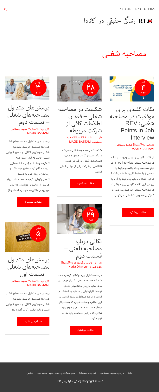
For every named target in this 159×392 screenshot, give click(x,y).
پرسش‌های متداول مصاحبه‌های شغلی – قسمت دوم (28, 115)
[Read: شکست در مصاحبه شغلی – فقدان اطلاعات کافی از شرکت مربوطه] (79, 90)
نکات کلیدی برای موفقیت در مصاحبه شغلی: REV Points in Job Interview (132, 123)
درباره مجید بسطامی (112, 373)
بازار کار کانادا (94, 138)
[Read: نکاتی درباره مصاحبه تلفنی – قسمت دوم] (79, 220)
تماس (30, 373)
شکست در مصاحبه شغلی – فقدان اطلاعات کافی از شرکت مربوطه (80, 120)
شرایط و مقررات (87, 373)
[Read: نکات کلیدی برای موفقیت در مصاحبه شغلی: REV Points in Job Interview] (132, 90)
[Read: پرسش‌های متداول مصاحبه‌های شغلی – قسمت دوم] (27, 89)
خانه (130, 373)
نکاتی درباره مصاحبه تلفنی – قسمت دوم (83, 249)
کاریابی (150, 145)
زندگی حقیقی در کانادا (110, 21)
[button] (6, 9)
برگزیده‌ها (79, 263)
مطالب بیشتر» (138, 213)
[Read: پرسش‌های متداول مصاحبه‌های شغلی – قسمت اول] (27, 238)
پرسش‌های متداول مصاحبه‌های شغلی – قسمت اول (28, 267)
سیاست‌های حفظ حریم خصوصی (56, 373)
